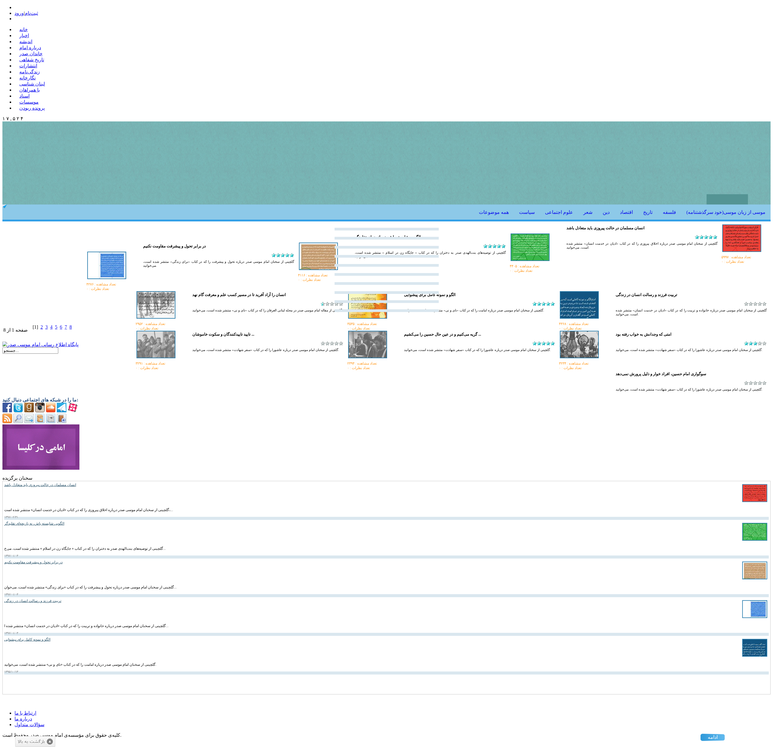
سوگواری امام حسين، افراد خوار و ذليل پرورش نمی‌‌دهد (661, 374)
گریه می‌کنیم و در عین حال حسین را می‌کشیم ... (442, 334)
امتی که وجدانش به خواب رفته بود (644, 334)
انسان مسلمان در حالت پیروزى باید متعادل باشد (605, 228)
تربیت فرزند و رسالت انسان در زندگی (32, 601)
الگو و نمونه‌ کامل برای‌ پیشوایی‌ (27, 639)
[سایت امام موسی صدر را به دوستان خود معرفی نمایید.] (29, 421)
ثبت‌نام (31, 13)
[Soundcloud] (51, 410)
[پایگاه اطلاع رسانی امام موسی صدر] (40, 344)
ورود (19, 13)
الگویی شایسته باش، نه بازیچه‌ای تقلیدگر (34, 523)
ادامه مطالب (712, 738)
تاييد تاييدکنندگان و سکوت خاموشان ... (223, 334)
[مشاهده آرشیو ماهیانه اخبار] (51, 421)
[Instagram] (40, 410)
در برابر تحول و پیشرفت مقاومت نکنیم (174, 246)
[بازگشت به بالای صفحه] (35, 741)
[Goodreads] (29, 410)
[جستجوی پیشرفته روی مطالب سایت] (18, 421)
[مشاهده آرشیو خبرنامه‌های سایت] (40, 421)
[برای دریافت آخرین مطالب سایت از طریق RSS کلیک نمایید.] (7, 421)
